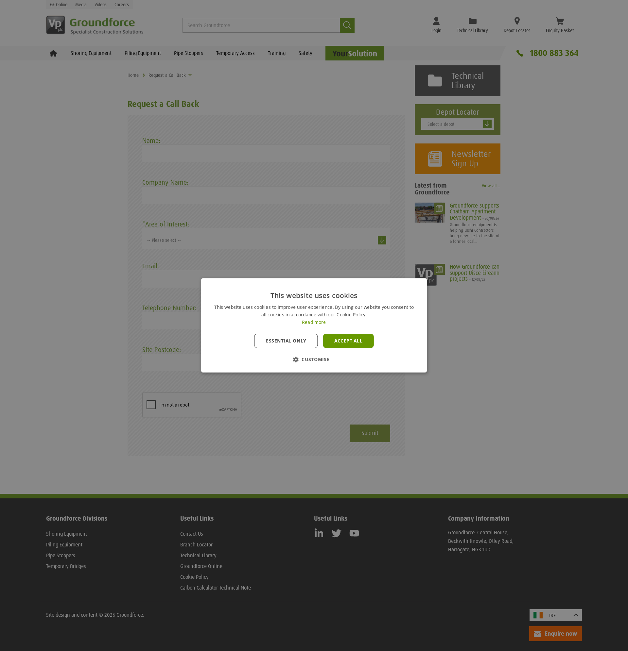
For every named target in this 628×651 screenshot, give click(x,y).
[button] (314, 359)
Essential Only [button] (286, 341)
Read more (314, 322)
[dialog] (314, 325)
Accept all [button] (348, 341)
